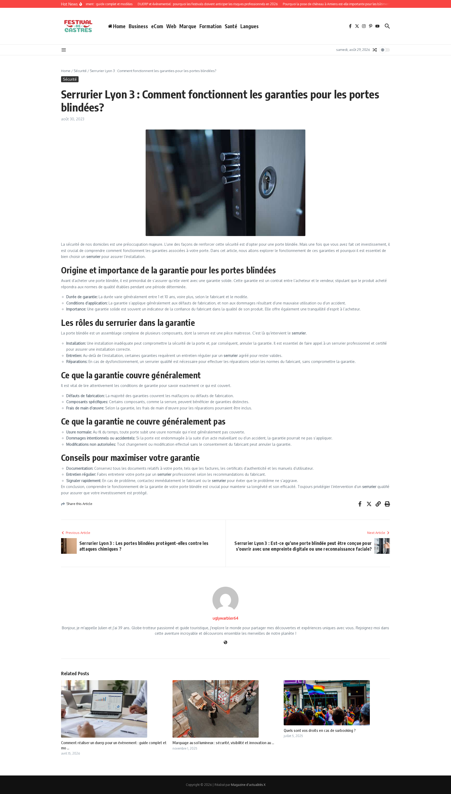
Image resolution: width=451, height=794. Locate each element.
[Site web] (225, 642)
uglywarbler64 (225, 618)
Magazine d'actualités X (248, 785)
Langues (249, 26)
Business (138, 26)
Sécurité (80, 71)
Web (171, 26)
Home (65, 71)
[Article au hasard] (375, 50)
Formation (210, 26)
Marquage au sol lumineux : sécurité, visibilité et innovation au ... (223, 742)
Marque (187, 26)
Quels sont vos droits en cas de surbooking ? (320, 730)
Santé (231, 26)
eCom (157, 26)
